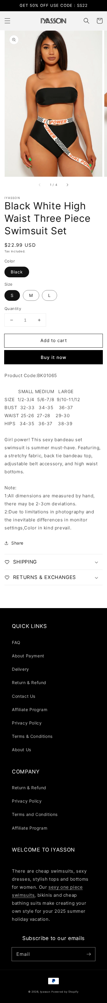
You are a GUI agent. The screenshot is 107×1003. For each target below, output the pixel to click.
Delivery (20, 669)
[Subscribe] (88, 954)
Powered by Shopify (65, 991)
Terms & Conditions (32, 736)
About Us (21, 749)
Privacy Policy (27, 722)
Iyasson (45, 991)
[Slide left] (39, 185)
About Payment (28, 655)
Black (17, 271)
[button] (7, 20)
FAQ (16, 642)
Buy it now (53, 357)
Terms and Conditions (35, 814)
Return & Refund (29, 682)
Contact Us (23, 696)
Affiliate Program (29, 709)
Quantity (12, 308)
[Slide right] (67, 185)
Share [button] (17, 542)
